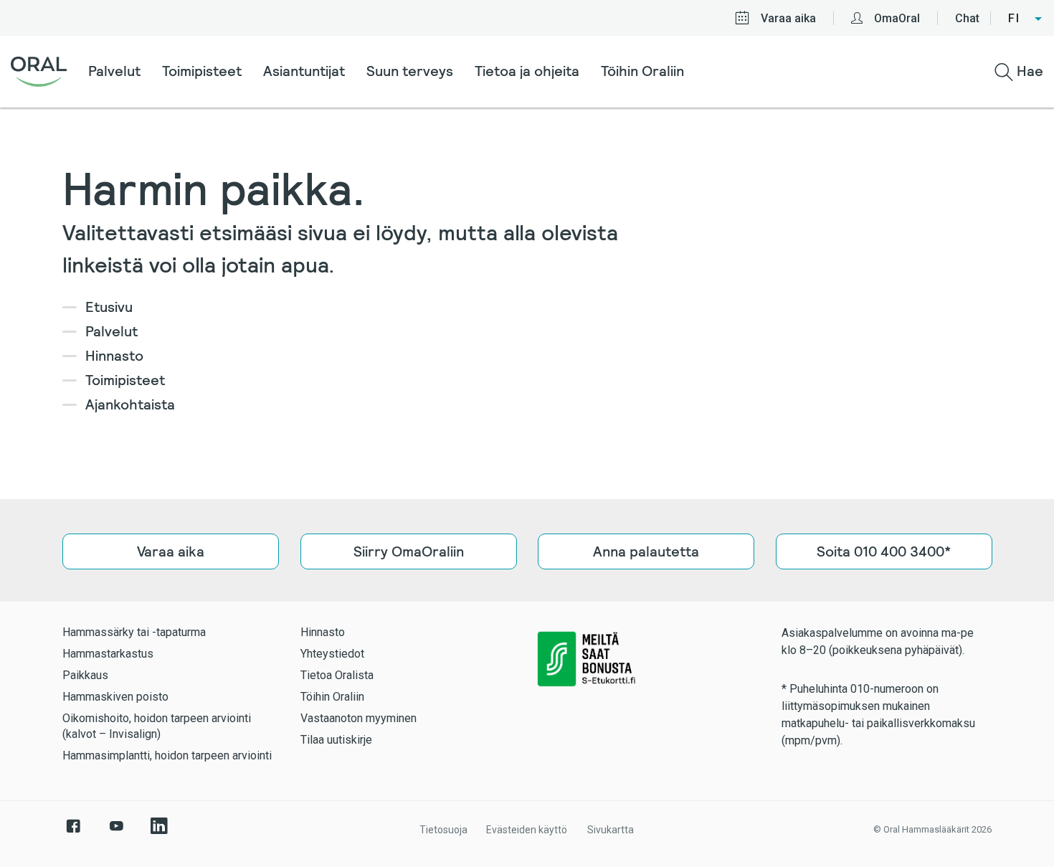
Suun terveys (409, 71)
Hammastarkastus (107, 653)
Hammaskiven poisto (115, 696)
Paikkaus (85, 675)
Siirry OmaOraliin (408, 551)
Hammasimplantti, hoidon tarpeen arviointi (167, 755)
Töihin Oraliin (642, 71)
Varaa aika (788, 18)
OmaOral (897, 18)
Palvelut (114, 71)
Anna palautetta (646, 551)
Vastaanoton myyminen (358, 718)
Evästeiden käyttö (526, 829)
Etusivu (109, 307)
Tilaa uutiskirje (336, 740)
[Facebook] (73, 833)
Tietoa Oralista (337, 675)
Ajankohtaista (130, 404)
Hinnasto (114, 355)
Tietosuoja (443, 829)
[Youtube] (116, 833)
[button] (1025, 18)
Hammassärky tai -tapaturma (134, 632)
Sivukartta (610, 829)
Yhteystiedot (332, 653)
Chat (967, 18)
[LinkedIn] (159, 833)
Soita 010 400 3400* (884, 551)
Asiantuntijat (304, 71)
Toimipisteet (202, 71)
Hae (1028, 71)
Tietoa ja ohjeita (527, 71)
